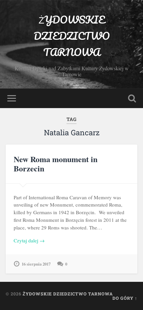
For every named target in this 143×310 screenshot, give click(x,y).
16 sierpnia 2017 (36, 264)
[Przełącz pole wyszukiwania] (132, 98)
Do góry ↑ (124, 298)
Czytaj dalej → (29, 240)
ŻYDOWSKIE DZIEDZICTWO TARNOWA (72, 36)
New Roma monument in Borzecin (55, 163)
